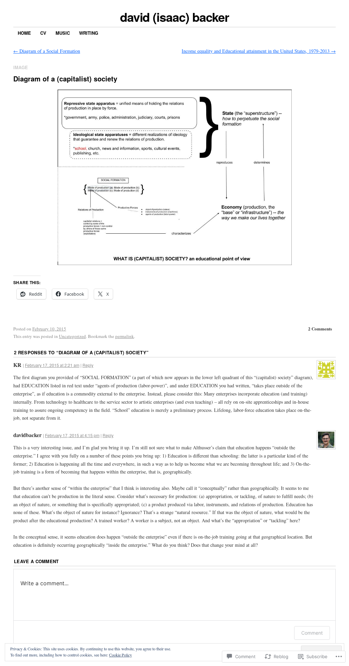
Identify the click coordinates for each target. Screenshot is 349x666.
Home (24, 33)
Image (20, 67)
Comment (312, 633)
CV (43, 33)
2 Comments (320, 328)
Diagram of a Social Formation (46, 51)
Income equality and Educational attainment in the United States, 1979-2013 (259, 51)
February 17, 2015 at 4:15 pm (72, 435)
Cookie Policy (120, 654)
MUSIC (63, 33)
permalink (124, 336)
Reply (87, 365)
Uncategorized (72, 336)
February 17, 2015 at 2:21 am (52, 365)
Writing (88, 33)
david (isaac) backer (174, 17)
